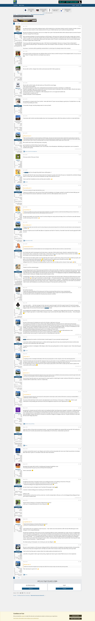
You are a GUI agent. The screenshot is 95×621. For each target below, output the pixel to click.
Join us (31, 588)
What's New (21, 5)
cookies (22, 616)
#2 (80, 51)
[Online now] (18, 55)
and (28, 240)
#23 (80, 427)
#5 (80, 99)
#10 (80, 185)
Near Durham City (19, 458)
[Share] (79, 26)
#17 (80, 320)
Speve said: (26, 372)
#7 (80, 133)
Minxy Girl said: (27, 135)
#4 (80, 82)
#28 (80, 519)
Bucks (21, 312)
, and (31, 151)
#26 (80, 479)
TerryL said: (26, 356)
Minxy (15, 17)
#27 (80, 500)
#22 (80, 407)
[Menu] (15, 5)
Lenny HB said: (27, 209)
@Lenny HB (26, 172)
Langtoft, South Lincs (18, 491)
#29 (80, 544)
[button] (81, 5)
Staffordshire (20, 438)
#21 (80, 391)
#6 (80, 115)
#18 (80, 336)
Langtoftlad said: (27, 521)
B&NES (21, 473)
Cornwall (20, 179)
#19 (80, 353)
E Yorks (21, 37)
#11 (80, 206)
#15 (80, 287)
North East (20, 110)
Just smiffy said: (27, 188)
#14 (80, 264)
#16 (80, 302)
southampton (19, 297)
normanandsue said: (28, 246)
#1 (80, 26)
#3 (80, 66)
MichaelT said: (26, 564)
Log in (65, 588)
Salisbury (20, 329)
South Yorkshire (19, 60)
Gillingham (20, 164)
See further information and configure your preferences (26, 618)
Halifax (21, 92)
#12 (80, 222)
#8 (80, 154)
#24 (80, 448)
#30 (80, 561)
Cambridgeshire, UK (18, 77)
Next (19, 23)
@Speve (24, 339)
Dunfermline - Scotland (18, 127)
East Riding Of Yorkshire (19, 419)
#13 (80, 243)
